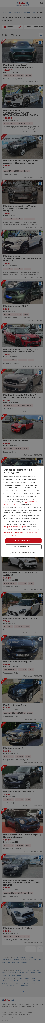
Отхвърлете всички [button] (23, 547)
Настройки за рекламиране (14, 527)
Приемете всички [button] (23, 541)
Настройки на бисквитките (14, 532)
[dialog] (22, 511)
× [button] (40, 469)
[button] (22, 552)
